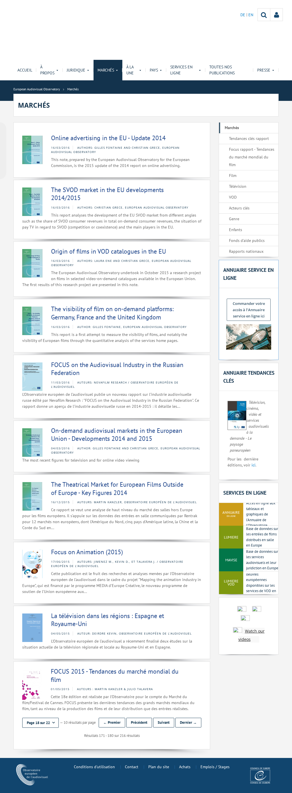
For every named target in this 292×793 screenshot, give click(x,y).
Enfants (235, 229)
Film (232, 175)
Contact (131, 766)
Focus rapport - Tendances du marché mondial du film (251, 157)
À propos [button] (47, 70)
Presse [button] (263, 70)
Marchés (232, 127)
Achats (184, 766)
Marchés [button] (106, 70)
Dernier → (188, 722)
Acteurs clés (239, 208)
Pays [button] (154, 70)
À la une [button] (130, 70)
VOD (233, 197)
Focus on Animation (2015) (87, 552)
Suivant (164, 722)
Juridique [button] (76, 70)
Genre (234, 218)
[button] (40, 723)
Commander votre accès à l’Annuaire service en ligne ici (249, 310)
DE (243, 14)
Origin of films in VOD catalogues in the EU (108, 251)
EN (250, 14)
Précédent (139, 722)
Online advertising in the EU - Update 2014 (108, 138)
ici (254, 465)
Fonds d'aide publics (247, 240)
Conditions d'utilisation (94, 766)
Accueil (24, 70)
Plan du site (158, 766)
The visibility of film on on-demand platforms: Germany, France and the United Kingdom (112, 313)
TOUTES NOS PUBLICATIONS (222, 70)
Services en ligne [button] (181, 70)
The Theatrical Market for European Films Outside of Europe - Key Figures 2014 (117, 488)
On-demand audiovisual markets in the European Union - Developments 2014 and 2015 (116, 435)
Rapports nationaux (246, 251)
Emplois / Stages (215, 766)
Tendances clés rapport (249, 138)
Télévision (237, 186)
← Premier (112, 722)
